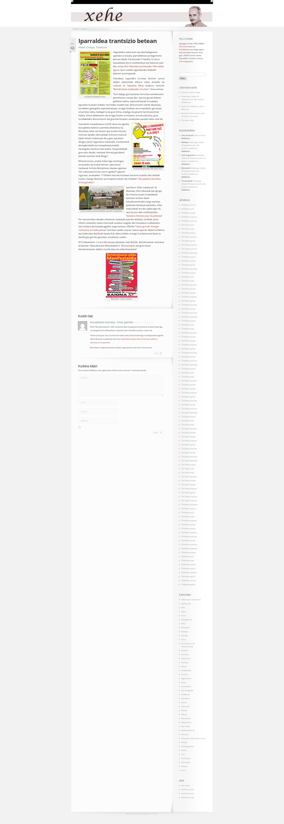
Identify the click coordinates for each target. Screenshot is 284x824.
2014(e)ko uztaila (188, 336)
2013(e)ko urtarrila (189, 408)
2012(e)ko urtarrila (189, 456)
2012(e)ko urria (187, 420)
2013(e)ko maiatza (189, 392)
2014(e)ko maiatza (189, 344)
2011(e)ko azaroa (188, 464)
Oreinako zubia (187, 120)
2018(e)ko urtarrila (189, 221)
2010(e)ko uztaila (188, 524)
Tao (182, 754)
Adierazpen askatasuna (191, 599)
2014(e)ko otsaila (188, 356)
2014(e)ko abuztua (189, 332)
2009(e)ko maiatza (189, 572)
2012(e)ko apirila (188, 444)
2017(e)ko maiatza (189, 237)
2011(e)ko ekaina (188, 484)
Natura (184, 714)
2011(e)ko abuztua (189, 476)
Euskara (184, 650)
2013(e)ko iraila (187, 376)
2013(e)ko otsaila (188, 404)
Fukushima (185, 658)
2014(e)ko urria (187, 325)
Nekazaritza (186, 722)
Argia (183, 611)
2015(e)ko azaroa (188, 273)
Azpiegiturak (186, 619)
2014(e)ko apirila (188, 348)
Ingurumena (186, 678)
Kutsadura (185, 698)
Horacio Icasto (199, 135)
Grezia (184, 666)
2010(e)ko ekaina (188, 528)
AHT (183, 607)
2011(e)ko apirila (188, 492)
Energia (90, 47)
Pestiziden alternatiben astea (193, 738)
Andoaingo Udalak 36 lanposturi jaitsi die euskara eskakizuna (192, 99)
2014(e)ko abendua (189, 317)
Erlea (183, 639)
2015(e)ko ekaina (188, 293)
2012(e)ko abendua (189, 412)
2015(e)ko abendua (189, 269)
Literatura (185, 706)
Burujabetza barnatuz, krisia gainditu (111, 322)
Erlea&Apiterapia (186, 49)
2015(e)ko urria (187, 277)
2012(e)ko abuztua (189, 428)
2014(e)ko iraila (187, 328)
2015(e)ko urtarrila (189, 313)
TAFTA (184, 750)
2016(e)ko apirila (188, 265)
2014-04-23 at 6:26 (144, 322)
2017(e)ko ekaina (188, 233)
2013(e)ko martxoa (189, 400)
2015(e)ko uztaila (188, 289)
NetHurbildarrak (188, 730)
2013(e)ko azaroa (188, 368)
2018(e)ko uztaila (188, 213)
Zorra (183, 770)
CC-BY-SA (154, 813)
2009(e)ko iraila (187, 560)
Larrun (184, 702)
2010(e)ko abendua (189, 504)
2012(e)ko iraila (187, 424)
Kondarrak (185, 694)
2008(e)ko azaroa (188, 580)
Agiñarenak (186, 603)
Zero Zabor (186, 762)
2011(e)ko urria (187, 468)
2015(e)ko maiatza (189, 297)
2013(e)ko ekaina (188, 388)
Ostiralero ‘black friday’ (190, 92)
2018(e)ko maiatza (189, 217)
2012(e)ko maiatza (189, 440)
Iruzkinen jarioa (187, 793)
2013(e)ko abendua (189, 364)
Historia (184, 674)
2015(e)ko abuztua (189, 285)
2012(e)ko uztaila (188, 432)
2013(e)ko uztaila (188, 384)
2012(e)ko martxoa (189, 448)
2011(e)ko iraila (187, 472)
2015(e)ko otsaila (188, 309)
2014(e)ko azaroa (188, 321)
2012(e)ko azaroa (188, 416)
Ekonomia (185, 627)
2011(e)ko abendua (189, 460)
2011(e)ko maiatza (189, 488)
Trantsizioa (101, 47)
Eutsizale (185, 654)
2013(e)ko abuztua (189, 380)
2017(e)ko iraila (187, 229)
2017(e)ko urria (187, 225)
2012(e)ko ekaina (188, 436)
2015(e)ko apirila (188, 301)
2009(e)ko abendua (189, 548)
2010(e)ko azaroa (188, 508)
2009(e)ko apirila (188, 576)
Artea (183, 615)
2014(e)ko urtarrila (189, 360)
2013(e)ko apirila (188, 396)
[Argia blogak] (212, 2)
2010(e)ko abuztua (189, 520)
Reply (157, 353)
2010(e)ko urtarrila (189, 544)
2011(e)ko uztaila (188, 480)
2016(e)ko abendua (189, 253)
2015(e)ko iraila (187, 281)
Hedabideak (186, 670)
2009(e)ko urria (187, 556)
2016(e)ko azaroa (188, 257)
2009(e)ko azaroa (188, 552)
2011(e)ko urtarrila (189, 500)
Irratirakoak (186, 686)
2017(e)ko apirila (188, 241)
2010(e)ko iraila (187, 516)
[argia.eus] (72, 2)
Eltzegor (184, 631)
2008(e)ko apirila (188, 584)
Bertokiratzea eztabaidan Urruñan (131, 89)
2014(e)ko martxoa (189, 352)
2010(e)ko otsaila (188, 540)
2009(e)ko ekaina (188, 568)
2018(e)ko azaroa (188, 205)
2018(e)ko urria (187, 209)
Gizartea (184, 662)
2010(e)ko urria (187, 512)
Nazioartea (186, 718)
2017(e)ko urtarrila (189, 249)
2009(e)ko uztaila (188, 564)
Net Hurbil (183, 46)
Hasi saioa (185, 785)
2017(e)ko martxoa (189, 245)
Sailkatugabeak (187, 746)
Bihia (183, 623)
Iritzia (183, 682)
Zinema (184, 766)
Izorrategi (183, 61)
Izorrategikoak (187, 690)
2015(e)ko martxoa (189, 305)
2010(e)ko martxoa (189, 536)
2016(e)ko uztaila (188, 261)
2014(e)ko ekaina (188, 340)
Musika (184, 710)
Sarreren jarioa (187, 789)
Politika (184, 742)
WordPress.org (187, 797)
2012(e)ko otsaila (188, 452)
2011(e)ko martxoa (189, 496)
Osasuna (185, 734)
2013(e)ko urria (187, 372)
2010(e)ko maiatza (189, 532)
